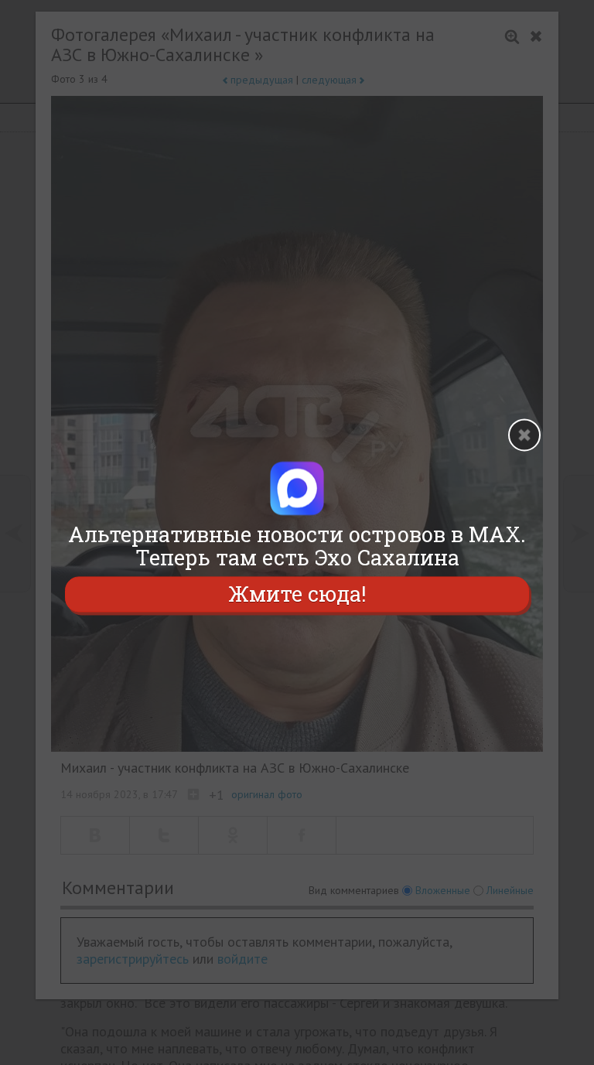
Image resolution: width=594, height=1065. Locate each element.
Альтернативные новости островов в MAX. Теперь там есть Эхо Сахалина (297, 546)
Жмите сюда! (297, 593)
